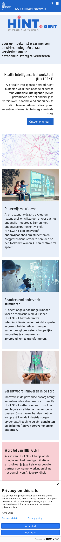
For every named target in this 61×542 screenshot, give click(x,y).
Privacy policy (34, 518)
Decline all (30, 532)
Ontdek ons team (40, 121)
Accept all (30, 526)
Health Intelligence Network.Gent (30, 9)
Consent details (10, 518)
